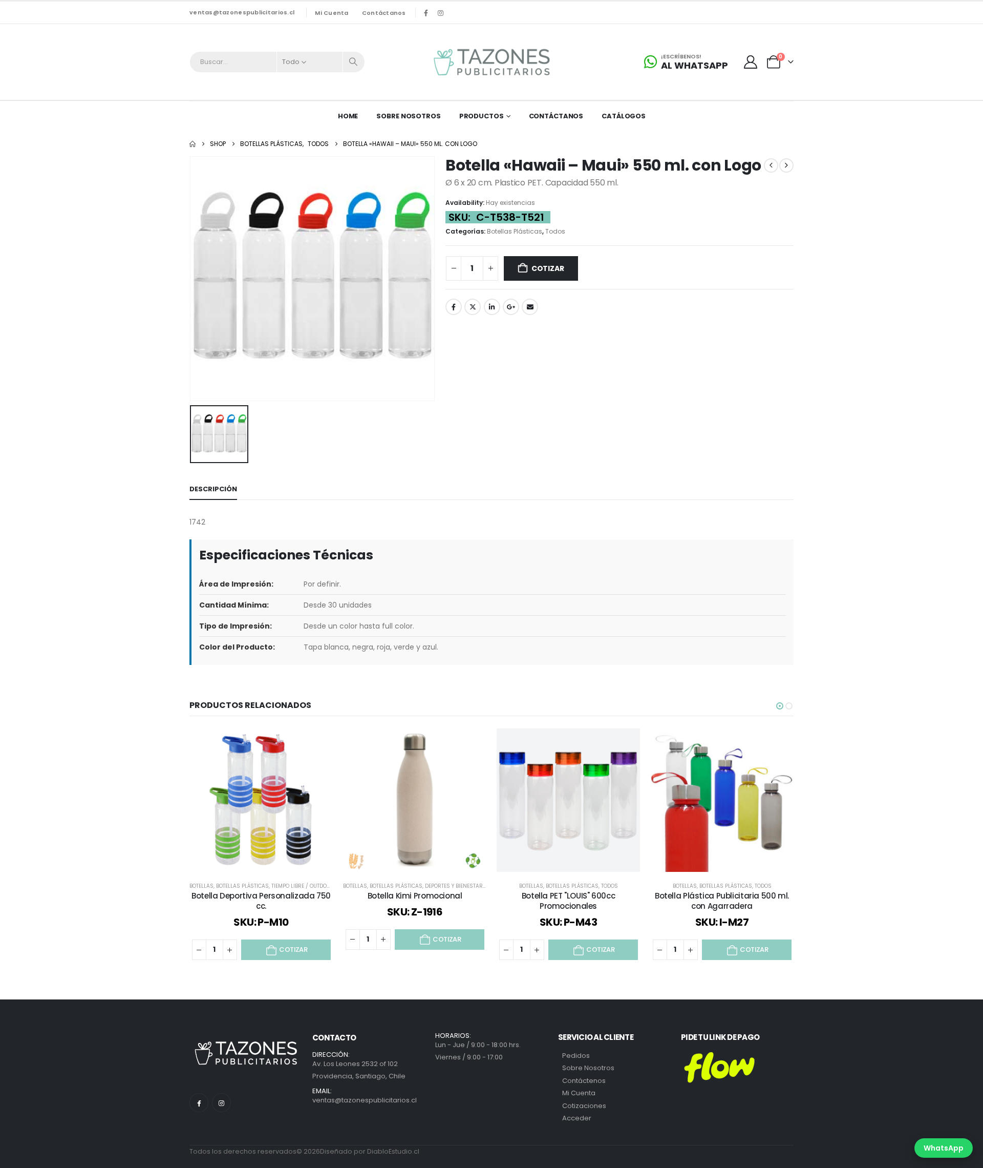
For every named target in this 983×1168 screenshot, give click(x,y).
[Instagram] (440, 12)
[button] (779, 706)
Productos (481, 116)
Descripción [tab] (213, 489)
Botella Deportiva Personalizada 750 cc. (261, 900)
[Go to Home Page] (192, 144)
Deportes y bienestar (454, 886)
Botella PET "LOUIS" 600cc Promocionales (568, 900)
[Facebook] (426, 12)
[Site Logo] (491, 62)
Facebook (453, 307)
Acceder (576, 1118)
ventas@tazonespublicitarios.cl (241, 12)
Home (348, 116)
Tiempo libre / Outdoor (302, 886)
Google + (511, 307)
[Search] (354, 62)
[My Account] (751, 62)
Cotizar (547, 268)
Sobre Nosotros (408, 116)
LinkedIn (492, 307)
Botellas (201, 886)
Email (530, 307)
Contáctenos (584, 1081)
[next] (786, 165)
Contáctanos (384, 13)
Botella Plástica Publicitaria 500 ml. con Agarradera (722, 900)
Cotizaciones (584, 1106)
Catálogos (624, 116)
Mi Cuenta (578, 1093)
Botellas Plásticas (514, 231)
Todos (555, 231)
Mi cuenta (331, 13)
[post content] (261, 800)
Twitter (472, 307)
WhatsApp (944, 1148)
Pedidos (576, 1055)
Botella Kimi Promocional (415, 895)
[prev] (771, 165)
